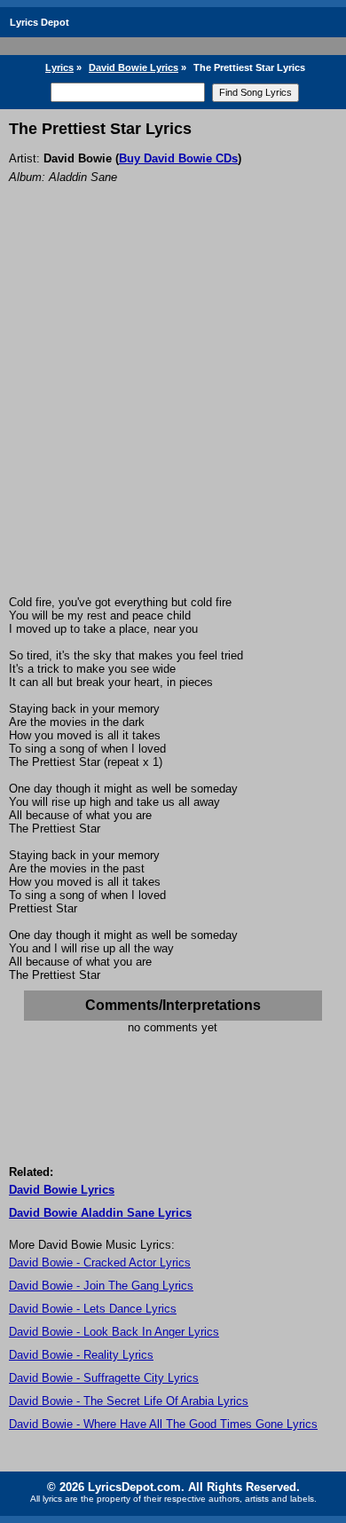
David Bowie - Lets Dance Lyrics (93, 1308)
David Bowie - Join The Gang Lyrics (101, 1285)
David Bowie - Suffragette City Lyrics (104, 1378)
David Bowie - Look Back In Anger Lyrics (114, 1331)
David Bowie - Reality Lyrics (81, 1354)
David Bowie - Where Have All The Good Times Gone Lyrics (163, 1424)
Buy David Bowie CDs (178, 158)
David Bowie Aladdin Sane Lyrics (100, 1212)
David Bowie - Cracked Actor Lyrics (100, 1262)
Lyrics (59, 67)
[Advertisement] (173, 414)
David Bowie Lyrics (133, 67)
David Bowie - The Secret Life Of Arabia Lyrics (128, 1401)
